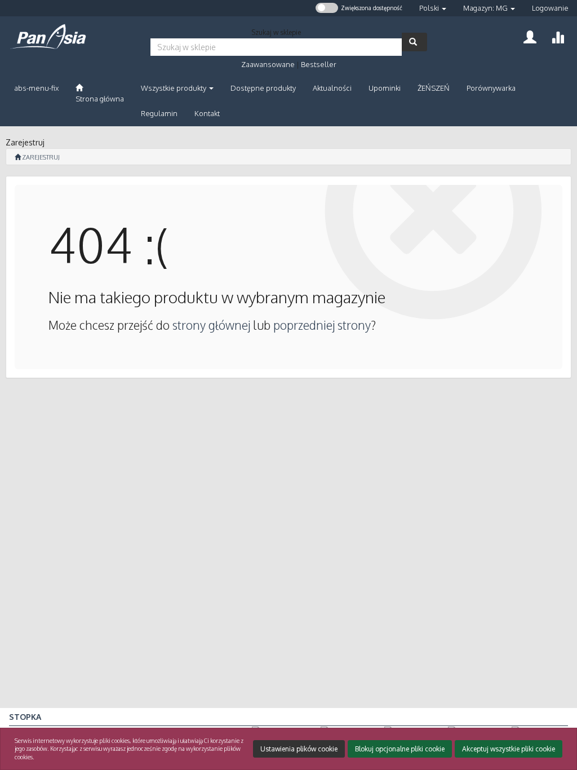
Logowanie (550, 7)
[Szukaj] (414, 42)
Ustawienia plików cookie (299, 749)
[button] (433, 8)
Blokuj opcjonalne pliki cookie (400, 749)
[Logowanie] (530, 36)
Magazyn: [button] (485, 7)
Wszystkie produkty (174, 87)
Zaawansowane (268, 64)
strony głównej (211, 325)
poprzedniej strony (322, 325)
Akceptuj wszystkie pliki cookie (508, 749)
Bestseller (318, 64)
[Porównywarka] (557, 36)
